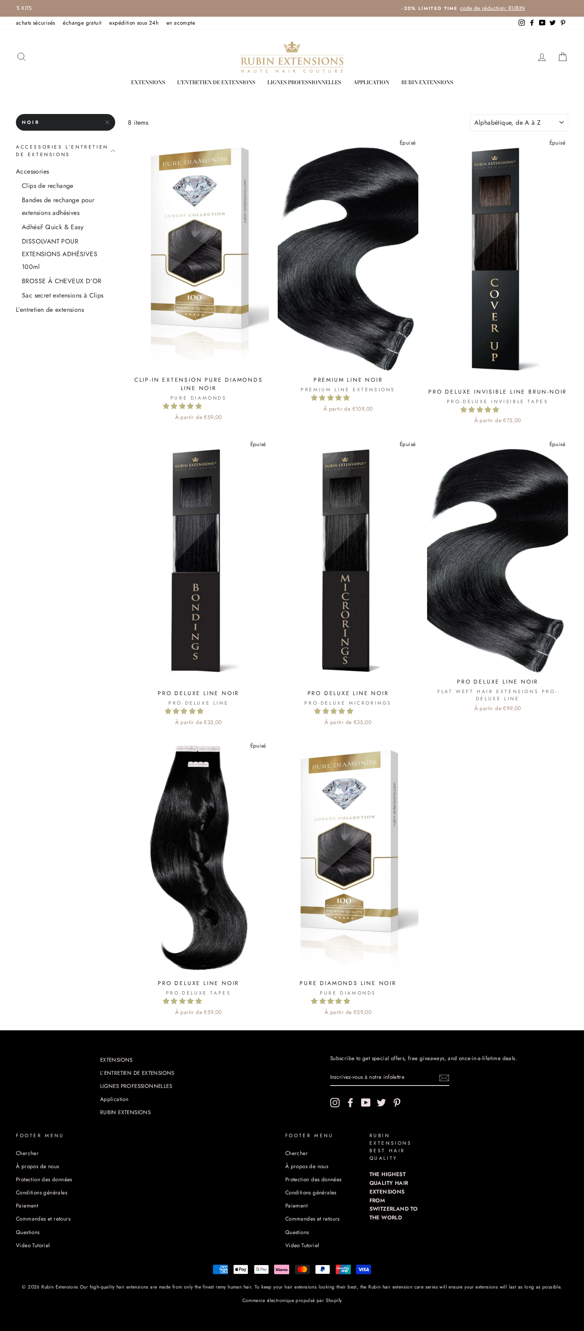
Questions (28, 1232)
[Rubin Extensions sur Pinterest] (397, 1102)
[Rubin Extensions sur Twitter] (381, 1102)
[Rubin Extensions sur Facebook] (350, 1102)
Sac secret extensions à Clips (63, 295)
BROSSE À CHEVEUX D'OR (61, 281)
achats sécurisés (35, 23)
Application (371, 82)
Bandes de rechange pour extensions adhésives (58, 206)
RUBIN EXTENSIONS (427, 82)
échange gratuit (82, 23)
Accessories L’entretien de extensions (62, 150)
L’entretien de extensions (50, 309)
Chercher (27, 1153)
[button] (183, 406)
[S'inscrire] (444, 1077)
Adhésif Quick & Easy (52, 227)
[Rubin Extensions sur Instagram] (335, 1102)
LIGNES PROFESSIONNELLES (304, 82)
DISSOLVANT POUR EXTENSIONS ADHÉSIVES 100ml (59, 254)
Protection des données (44, 1179)
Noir (30, 122)
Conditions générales (41, 1192)
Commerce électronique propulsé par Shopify (292, 1300)
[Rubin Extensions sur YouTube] (366, 1102)
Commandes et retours (43, 1219)
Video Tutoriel (33, 1245)
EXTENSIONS (148, 82)
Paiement (27, 1205)
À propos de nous (37, 1166)
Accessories (32, 171)
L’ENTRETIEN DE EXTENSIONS (216, 82)
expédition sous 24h (134, 23)
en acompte (180, 23)
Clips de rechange (47, 185)
